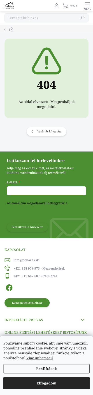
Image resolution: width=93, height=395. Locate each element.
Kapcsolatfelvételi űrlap (27, 303)
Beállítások (46, 368)
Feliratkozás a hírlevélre (27, 227)
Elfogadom (46, 383)
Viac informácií (39, 358)
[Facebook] (8, 287)
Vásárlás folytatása (49, 131)
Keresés (82, 18)
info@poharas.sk (26, 260)
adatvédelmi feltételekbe (25, 207)
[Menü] (87, 5)
